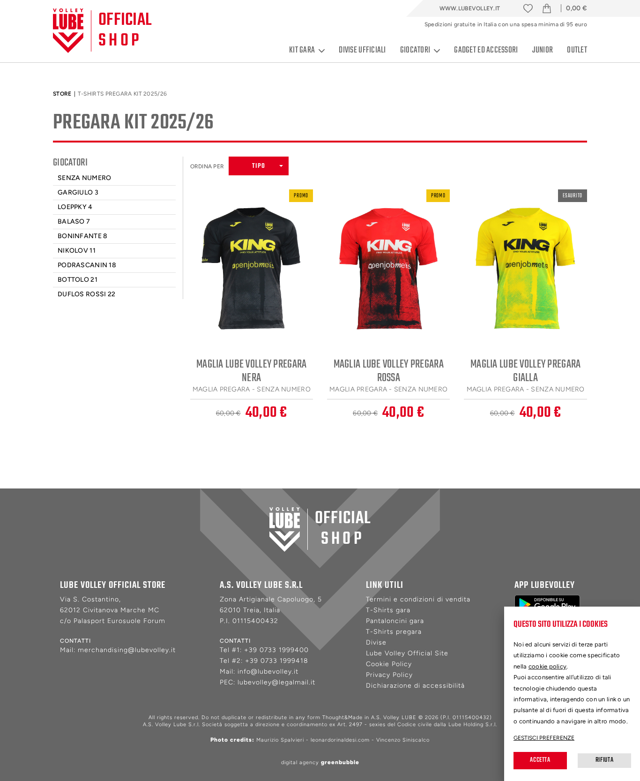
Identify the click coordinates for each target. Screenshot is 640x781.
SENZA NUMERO (84, 178)
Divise (376, 642)
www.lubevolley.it (469, 8)
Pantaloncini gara (395, 621)
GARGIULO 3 (78, 192)
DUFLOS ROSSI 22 (86, 294)
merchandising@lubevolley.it (127, 650)
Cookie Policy (389, 664)
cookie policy (547, 666)
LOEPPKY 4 (75, 207)
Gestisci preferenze (543, 738)
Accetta (540, 760)
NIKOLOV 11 (77, 251)
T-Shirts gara (388, 610)
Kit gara (302, 50)
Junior (542, 50)
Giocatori (415, 50)
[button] (259, 166)
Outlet (577, 50)
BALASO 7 (74, 221)
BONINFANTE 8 (82, 236)
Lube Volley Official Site (407, 653)
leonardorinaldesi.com (340, 740)
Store (62, 93)
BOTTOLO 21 (77, 280)
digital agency (320, 762)
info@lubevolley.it (268, 672)
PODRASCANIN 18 (87, 265)
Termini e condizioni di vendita (418, 599)
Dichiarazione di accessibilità (415, 686)
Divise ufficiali (362, 50)
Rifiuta (604, 760)
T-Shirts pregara (394, 632)
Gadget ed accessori (486, 50)
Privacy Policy (389, 675)
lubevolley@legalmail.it (276, 682)
